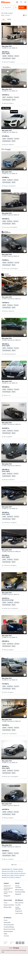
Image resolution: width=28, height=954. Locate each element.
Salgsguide (7, 896)
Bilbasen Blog (7, 907)
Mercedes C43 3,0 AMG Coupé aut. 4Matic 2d (13, 875)
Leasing (9, 19)
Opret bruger (19, 913)
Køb (3, 19)
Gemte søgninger (18, 908)
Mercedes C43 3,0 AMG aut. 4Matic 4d (11, 877)
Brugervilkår (7, 922)
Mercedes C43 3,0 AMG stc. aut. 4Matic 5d (12, 871)
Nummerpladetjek (20, 892)
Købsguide (18, 894)
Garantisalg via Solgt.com (8, 889)
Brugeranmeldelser (8, 905)
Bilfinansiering (19, 890)
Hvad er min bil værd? (8, 892)
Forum (5, 903)
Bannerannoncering (8, 929)
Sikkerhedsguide (8, 931)
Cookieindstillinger (8, 927)
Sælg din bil (7, 886)
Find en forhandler (18, 886)
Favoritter (18, 905)
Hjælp (5, 934)
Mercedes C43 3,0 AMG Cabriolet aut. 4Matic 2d (14, 873)
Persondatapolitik (8, 925)
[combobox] (7, 7)
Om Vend (6, 936)
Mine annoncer (19, 903)
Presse (5, 920)
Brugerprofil (18, 911)
